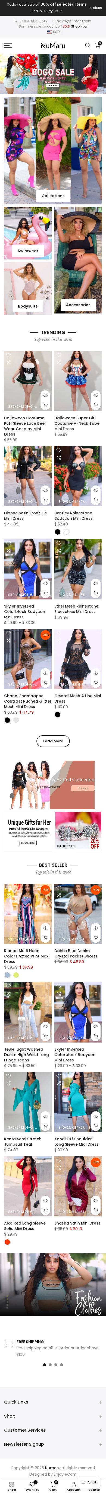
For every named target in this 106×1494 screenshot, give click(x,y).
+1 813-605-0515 (33, 17)
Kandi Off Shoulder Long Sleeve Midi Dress (76, 1138)
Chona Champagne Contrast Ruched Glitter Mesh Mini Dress (28, 698)
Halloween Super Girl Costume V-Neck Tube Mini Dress (76, 420)
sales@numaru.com (74, 17)
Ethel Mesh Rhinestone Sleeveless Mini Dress (76, 605)
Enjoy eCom (65, 1470)
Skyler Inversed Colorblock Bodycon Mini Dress (24, 608)
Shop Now (79, 23)
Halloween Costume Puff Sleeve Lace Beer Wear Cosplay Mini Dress (25, 422)
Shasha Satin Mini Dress (77, 1220)
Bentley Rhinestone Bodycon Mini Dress (73, 512)
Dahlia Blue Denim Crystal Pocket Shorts (75, 950)
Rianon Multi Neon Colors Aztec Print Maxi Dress (26, 953)
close (97, 6)
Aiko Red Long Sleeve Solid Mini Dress (25, 1222)
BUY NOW (53, 1281)
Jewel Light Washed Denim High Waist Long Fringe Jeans (26, 1051)
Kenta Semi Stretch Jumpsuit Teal (23, 1138)
